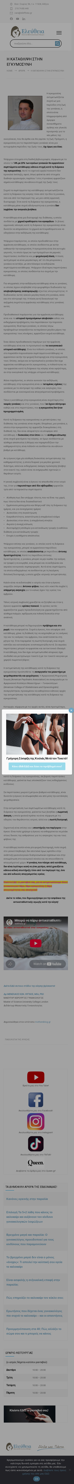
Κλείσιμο (71, 710)
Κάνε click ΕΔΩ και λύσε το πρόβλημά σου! (37, 766)
